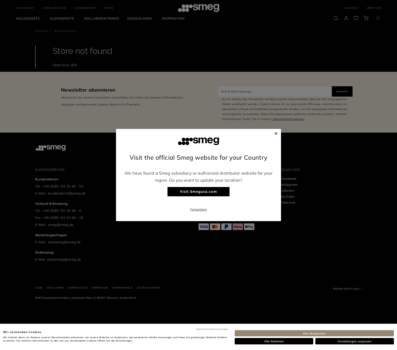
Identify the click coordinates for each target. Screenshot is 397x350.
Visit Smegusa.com (198, 192)
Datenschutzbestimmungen (212, 329)
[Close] (276, 133)
